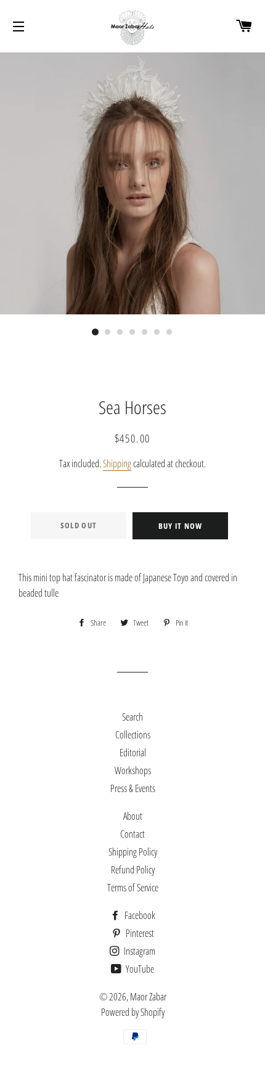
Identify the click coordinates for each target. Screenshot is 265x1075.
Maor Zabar (148, 996)
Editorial (133, 752)
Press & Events (132, 788)
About (132, 816)
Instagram (138, 951)
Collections (132, 735)
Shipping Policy (132, 852)
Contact (132, 834)
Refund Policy (133, 870)
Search (132, 717)
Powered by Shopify (133, 1012)
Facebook (139, 915)
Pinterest (139, 933)
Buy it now (180, 525)
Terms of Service (132, 887)
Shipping (117, 463)
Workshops (133, 770)
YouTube (139, 969)
